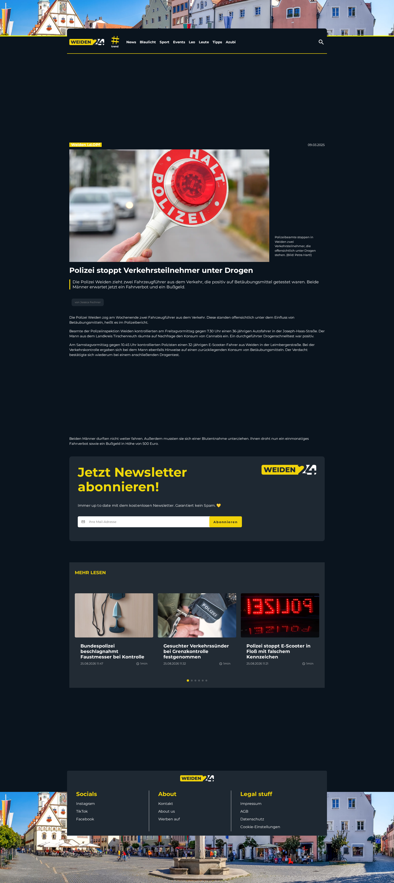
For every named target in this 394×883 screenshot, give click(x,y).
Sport (164, 42)
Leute (204, 42)
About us (166, 811)
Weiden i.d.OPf (85, 145)
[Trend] (115, 42)
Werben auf (169, 819)
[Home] (87, 42)
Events (179, 42)
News (131, 42)
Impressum (251, 803)
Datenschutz (252, 819)
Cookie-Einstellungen (260, 827)
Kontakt (165, 803)
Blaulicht (148, 42)
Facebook (85, 819)
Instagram (85, 803)
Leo (192, 42)
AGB (244, 811)
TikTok (82, 811)
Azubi (231, 42)
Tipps (217, 42)
